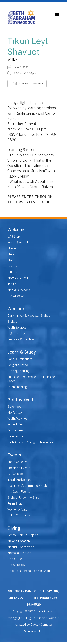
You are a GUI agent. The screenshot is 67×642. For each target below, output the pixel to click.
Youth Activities (17, 418)
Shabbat (12, 321)
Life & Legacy (16, 565)
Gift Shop (13, 272)
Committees (15, 430)
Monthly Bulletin (18, 278)
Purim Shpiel (15, 503)
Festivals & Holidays (20, 339)
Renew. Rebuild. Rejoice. (23, 535)
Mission (12, 248)
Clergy (11, 254)
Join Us (12, 284)
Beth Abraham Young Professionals (30, 442)
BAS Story (14, 236)
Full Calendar (16, 474)
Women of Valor (17, 509)
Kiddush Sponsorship (20, 547)
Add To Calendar (29, 83)
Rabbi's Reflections (19, 359)
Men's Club (14, 412)
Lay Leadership (17, 266)
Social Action (15, 436)
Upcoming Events (18, 468)
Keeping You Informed (21, 242)
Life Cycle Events (18, 491)
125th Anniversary (19, 480)
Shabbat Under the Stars (23, 497)
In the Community (19, 515)
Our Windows (15, 296)
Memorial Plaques (19, 553)
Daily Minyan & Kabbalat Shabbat (29, 315)
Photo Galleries (17, 462)
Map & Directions (18, 290)
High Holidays (16, 333)
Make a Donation (18, 541)
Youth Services (16, 327)
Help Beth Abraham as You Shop (28, 571)
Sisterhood (14, 406)
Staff (10, 260)
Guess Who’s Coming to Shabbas (28, 485)
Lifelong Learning (18, 371)
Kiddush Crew (16, 424)
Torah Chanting (17, 387)
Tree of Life (14, 559)
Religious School (18, 365)
